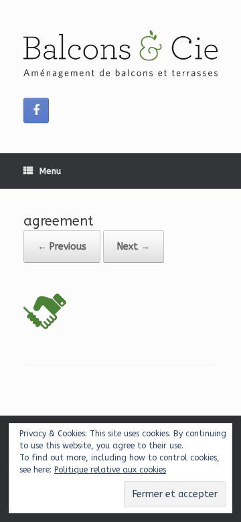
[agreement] (45, 330)
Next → (133, 246)
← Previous (61, 246)
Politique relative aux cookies (110, 469)
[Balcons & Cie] (120, 54)
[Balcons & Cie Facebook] (36, 110)
